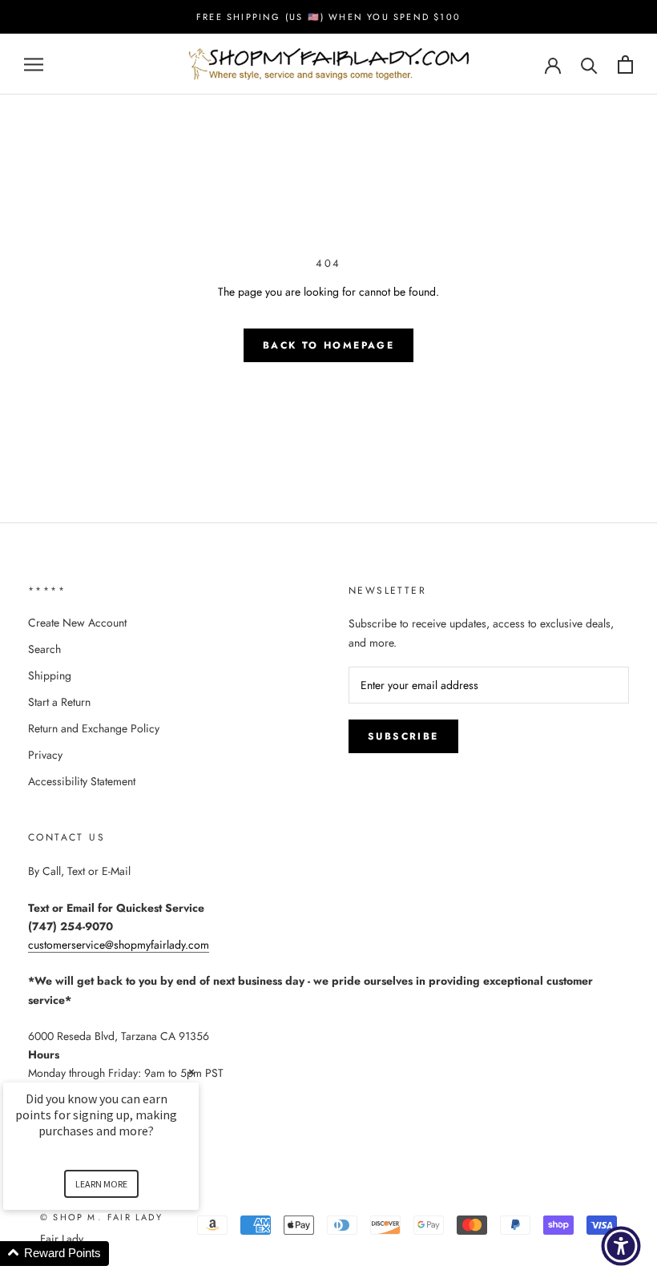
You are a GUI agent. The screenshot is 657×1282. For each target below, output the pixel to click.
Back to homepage (328, 345)
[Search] (589, 64)
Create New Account (77, 623)
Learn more (101, 1184)
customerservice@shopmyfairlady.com (118, 945)
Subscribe (403, 736)
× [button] (191, 1071)
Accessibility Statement (81, 781)
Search (44, 649)
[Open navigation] (33, 64)
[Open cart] (625, 64)
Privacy (45, 755)
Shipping (49, 675)
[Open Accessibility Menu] (621, 1246)
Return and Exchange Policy (93, 728)
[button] (120, 1253)
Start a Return (59, 702)
